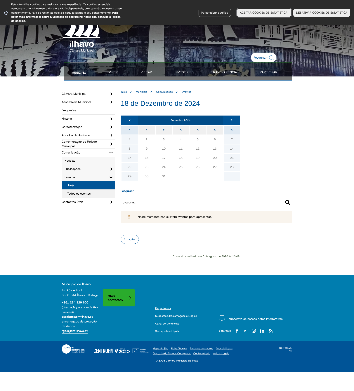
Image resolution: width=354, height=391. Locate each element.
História (67, 119)
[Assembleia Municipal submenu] (111, 102)
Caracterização (72, 127)
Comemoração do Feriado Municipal (79, 144)
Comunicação (71, 152)
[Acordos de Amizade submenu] (111, 135)
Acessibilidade (224, 348)
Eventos (70, 177)
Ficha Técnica (179, 348)
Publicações (73, 169)
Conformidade (201, 353)
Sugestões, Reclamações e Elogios (176, 315)
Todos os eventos (79, 194)
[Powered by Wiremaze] (285, 351)
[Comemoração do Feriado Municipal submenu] (111, 143)
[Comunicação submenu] (111, 153)
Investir (182, 72)
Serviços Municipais (167, 331)
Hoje (71, 185)
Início (124, 92)
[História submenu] (111, 119)
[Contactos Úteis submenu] (111, 202)
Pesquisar (127, 191)
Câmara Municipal (74, 94)
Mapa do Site (160, 348)
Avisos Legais (221, 353)
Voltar (132, 239)
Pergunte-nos (163, 308)
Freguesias (69, 110)
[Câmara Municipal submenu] (111, 94)
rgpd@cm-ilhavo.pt (75, 331)
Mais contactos (115, 297)
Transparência (224, 72)
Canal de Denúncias (167, 323)
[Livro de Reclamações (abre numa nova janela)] (73, 349)
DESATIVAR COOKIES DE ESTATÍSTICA (321, 13)
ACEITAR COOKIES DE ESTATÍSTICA (264, 13)
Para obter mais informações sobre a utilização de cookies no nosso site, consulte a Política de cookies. (65, 17)
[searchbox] (261, 57)
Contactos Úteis (72, 202)
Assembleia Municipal (76, 102)
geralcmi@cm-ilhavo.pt (77, 317)
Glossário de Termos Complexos (172, 353)
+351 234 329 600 (75, 302)
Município (79, 73)
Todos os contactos (201, 348)
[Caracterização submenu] (111, 127)
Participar (268, 72)
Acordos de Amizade (76, 135)
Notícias (70, 161)
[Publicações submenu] (111, 169)
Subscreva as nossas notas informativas (256, 319)
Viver (113, 72)
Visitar (146, 72)
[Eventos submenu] (111, 177)
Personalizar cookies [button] (214, 13)
